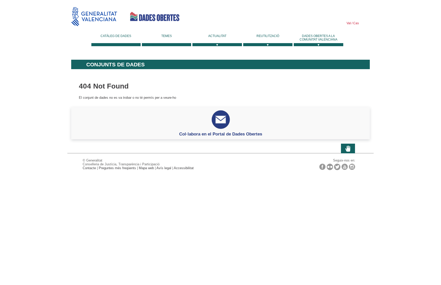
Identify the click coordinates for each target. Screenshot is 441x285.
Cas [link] (355, 23)
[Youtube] (344, 167)
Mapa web (146, 168)
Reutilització (267, 36)
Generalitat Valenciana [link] (94, 16)
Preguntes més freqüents (117, 168)
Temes (166, 36)
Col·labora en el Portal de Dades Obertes (220, 134)
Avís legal (163, 168)
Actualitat (217, 36)
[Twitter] (337, 167)
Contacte (89, 168)
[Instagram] (352, 167)
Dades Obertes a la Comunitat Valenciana (318, 37)
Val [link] (349, 23)
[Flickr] (330, 167)
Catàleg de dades (116, 36)
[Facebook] (322, 167)
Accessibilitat (184, 168)
